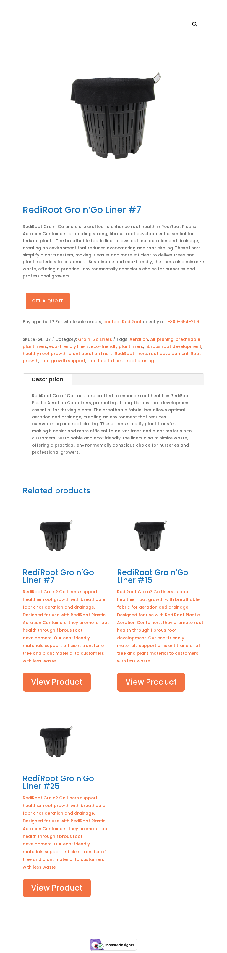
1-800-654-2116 (182, 322)
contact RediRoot (123, 322)
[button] (194, 24)
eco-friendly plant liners (117, 346)
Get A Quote (48, 301)
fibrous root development (173, 346)
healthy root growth (45, 354)
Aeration (138, 339)
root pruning (140, 361)
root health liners (106, 361)
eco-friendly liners (69, 346)
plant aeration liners (91, 354)
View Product (56, 682)
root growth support (62, 361)
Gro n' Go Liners (95, 339)
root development (169, 354)
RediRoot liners (131, 354)
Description (47, 379)
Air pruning (162, 339)
